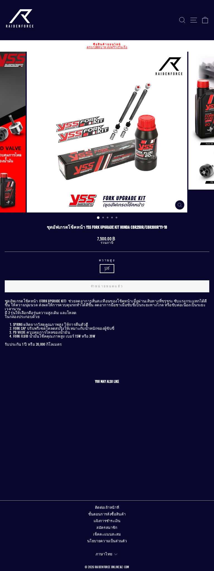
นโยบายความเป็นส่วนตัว (107, 541)
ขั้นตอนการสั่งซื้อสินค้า (107, 514)
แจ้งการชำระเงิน (107, 521)
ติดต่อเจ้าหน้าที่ (107, 508)
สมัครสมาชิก (106, 528)
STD (106, 268)
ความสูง (107, 260)
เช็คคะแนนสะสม (107, 534)
